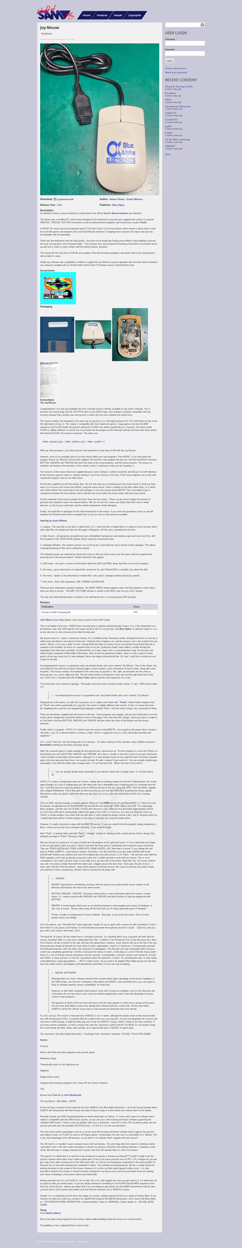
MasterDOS (46, 745)
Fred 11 (56, 1095)
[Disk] (57, 335)
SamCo (107, 213)
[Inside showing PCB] (130, 335)
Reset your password (176, 72)
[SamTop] (58, 288)
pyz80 (168, 126)
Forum (86, 15)
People (118, 15)
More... (169, 154)
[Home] (57, 12)
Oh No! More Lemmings (177, 139)
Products (102, 15)
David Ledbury (53, 1213)
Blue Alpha (118, 205)
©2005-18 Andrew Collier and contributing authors (56, 1241)
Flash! (143, 222)
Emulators (170, 93)
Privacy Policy (82, 1241)
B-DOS (168, 133)
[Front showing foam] (93, 335)
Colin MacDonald (72, 1095)
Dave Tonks (84, 677)
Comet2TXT (171, 119)
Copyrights (134, 15)
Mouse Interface (120, 213)
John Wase (45, 620)
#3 (69, 612)
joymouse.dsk (66, 199)
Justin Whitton (134, 199)
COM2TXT (170, 113)
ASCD (168, 99)
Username (170, 39)
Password (170, 49)
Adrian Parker (117, 199)
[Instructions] (49, 380)
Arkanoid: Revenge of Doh (179, 86)
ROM (106, 803)
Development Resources (178, 106)
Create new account (175, 68)
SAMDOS (170, 146)
